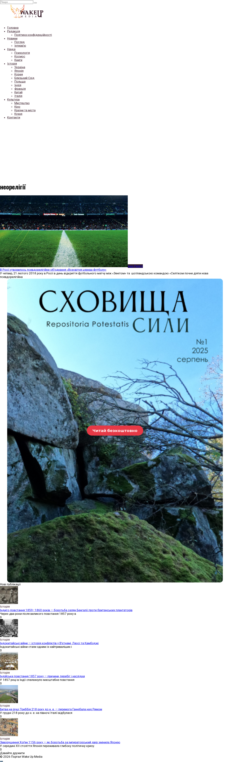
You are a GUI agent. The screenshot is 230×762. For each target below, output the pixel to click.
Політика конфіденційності (33, 35)
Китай (18, 92)
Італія (18, 96)
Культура (13, 99)
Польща (20, 81)
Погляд (19, 42)
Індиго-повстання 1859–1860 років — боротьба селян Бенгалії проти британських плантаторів (66, 610)
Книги (18, 60)
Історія (12, 63)
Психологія (22, 53)
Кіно (17, 106)
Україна (19, 67)
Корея (18, 74)
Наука (11, 49)
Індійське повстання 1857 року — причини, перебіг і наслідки (42, 676)
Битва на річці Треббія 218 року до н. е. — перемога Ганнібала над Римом (51, 709)
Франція (20, 88)
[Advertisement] (115, 147)
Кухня (18, 114)
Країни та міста (25, 110)
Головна (13, 27)
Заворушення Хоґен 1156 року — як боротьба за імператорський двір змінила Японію (60, 742)
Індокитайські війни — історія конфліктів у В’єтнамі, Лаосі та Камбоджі (49, 643)
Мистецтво (22, 103)
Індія (17, 85)
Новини (12, 38)
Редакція (13, 31)
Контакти (13, 117)
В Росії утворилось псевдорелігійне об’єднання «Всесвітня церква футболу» (53, 269)
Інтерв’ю (20, 45)
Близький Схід (24, 78)
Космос (19, 56)
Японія (19, 71)
